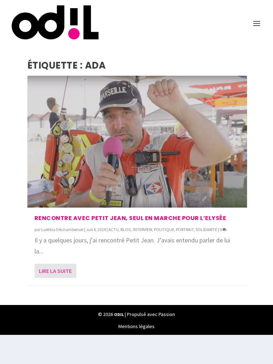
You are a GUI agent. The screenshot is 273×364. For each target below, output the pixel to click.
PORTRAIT (185, 229)
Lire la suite (55, 270)
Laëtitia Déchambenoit (62, 229)
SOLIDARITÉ (206, 229)
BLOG (126, 229)
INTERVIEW (142, 229)
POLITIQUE (164, 229)
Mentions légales (136, 326)
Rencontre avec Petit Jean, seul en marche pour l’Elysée (130, 218)
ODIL (119, 314)
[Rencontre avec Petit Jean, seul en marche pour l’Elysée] (137, 142)
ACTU (113, 229)
